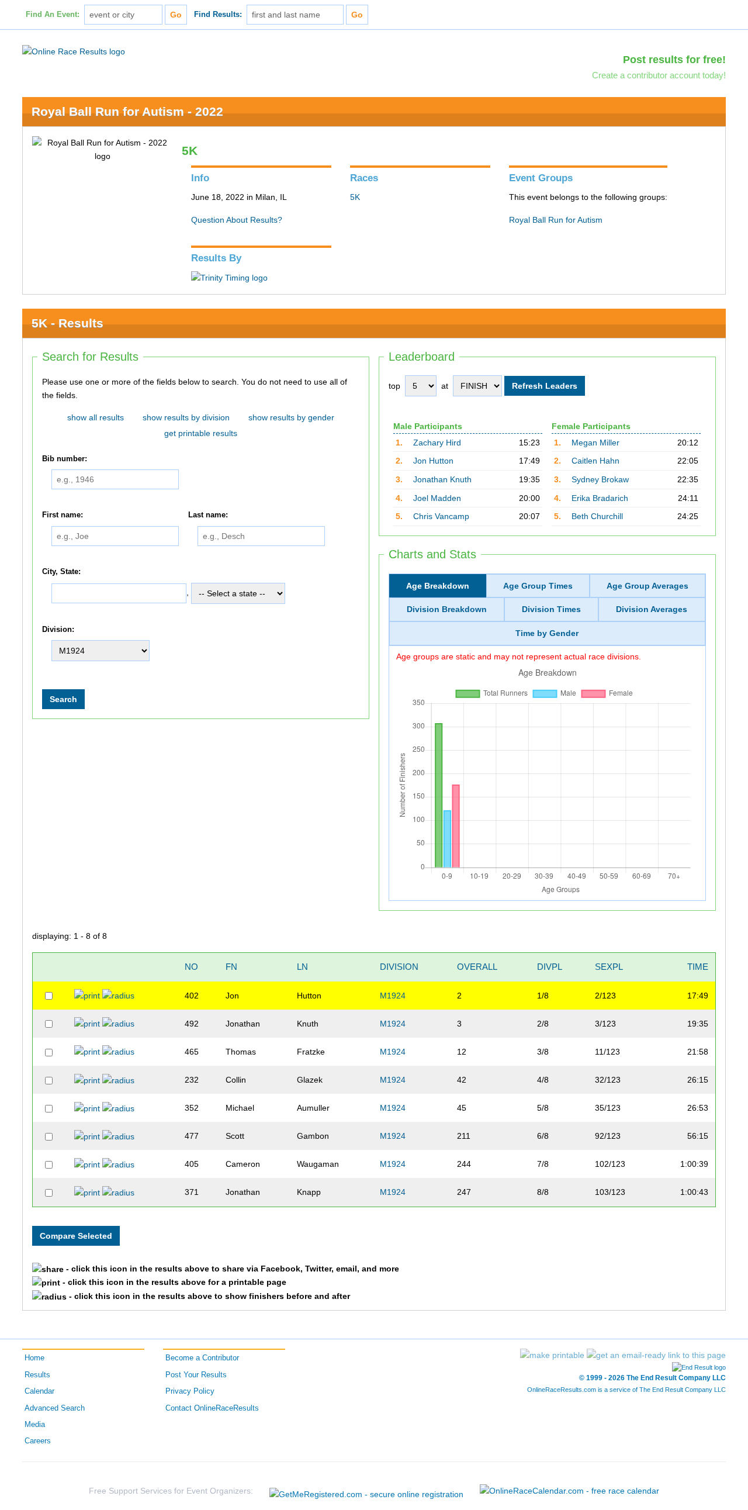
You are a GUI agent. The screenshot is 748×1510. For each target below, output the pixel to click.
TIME (697, 967)
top (394, 386)
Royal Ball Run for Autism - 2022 (127, 111)
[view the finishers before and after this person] (118, 995)
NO (191, 967)
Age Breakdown (437, 585)
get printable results (200, 433)
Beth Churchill (597, 516)
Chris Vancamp (441, 516)
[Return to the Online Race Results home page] (73, 51)
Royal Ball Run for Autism (555, 219)
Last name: (208, 516)
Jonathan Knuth (442, 479)
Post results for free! (674, 59)
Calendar (39, 1391)
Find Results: (218, 15)
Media (35, 1425)
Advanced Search (55, 1408)
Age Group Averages (647, 585)
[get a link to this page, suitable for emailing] (656, 1355)
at (444, 386)
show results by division (186, 417)
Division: (58, 630)
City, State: (61, 572)
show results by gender (291, 417)
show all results (95, 417)
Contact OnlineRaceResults (212, 1408)
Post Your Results (196, 1375)
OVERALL (477, 967)
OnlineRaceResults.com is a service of (626, 1389)
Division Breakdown (447, 609)
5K (355, 197)
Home (34, 1358)
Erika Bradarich (600, 498)
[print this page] (552, 1355)
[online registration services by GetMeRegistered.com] (366, 1491)
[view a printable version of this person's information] (87, 995)
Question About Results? (236, 219)
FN (231, 967)
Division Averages (651, 609)
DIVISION (399, 967)
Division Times (551, 609)
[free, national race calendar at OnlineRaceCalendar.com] (569, 1491)
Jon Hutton (433, 460)
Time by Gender (547, 633)
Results (37, 1375)
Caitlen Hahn (595, 460)
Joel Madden (437, 498)
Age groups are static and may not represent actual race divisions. (518, 656)
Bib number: (64, 459)
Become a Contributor (202, 1358)
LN (302, 967)
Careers (38, 1441)
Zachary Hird (437, 442)
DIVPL (549, 967)
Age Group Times (538, 585)
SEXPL (609, 967)
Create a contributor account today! (659, 75)
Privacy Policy (189, 1391)
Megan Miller (595, 442)
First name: (62, 516)
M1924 (393, 995)
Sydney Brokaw (600, 479)
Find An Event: (52, 15)
